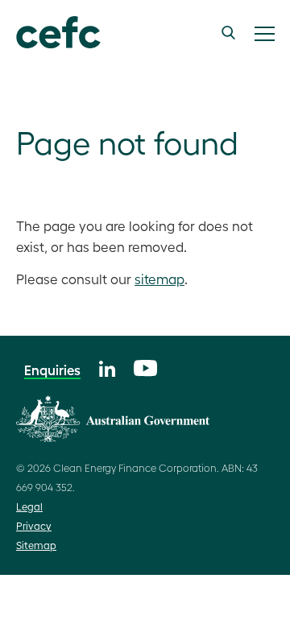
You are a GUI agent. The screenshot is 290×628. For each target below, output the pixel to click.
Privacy (34, 525)
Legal (29, 506)
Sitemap (36, 545)
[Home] (50, 33)
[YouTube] (145, 366)
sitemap (159, 279)
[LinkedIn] (107, 367)
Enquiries (52, 370)
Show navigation (264, 33)
